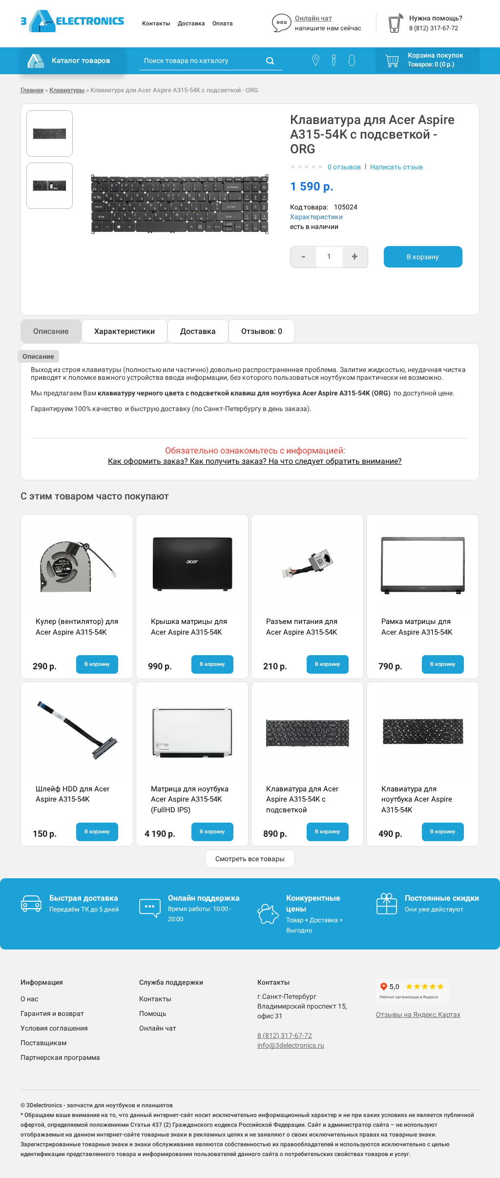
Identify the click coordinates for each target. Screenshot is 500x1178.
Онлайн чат (313, 18)
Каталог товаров (81, 60)
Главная (32, 90)
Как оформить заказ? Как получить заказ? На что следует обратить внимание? (255, 461)
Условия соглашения (54, 1028)
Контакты (156, 23)
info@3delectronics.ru (290, 1045)
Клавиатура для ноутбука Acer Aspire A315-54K (416, 799)
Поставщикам (43, 1043)
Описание (51, 331)
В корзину (423, 257)
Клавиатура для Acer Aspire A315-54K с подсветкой (302, 799)
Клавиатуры (66, 90)
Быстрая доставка (83, 898)
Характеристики (316, 217)
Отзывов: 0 (261, 331)
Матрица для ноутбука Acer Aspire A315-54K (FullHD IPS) (190, 799)
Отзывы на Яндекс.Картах (418, 1014)
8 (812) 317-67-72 (284, 1035)
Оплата (222, 23)
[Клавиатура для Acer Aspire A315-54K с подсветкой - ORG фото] (49, 133)
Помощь (153, 1013)
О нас (29, 999)
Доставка (191, 23)
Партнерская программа (60, 1057)
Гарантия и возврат (52, 1013)
